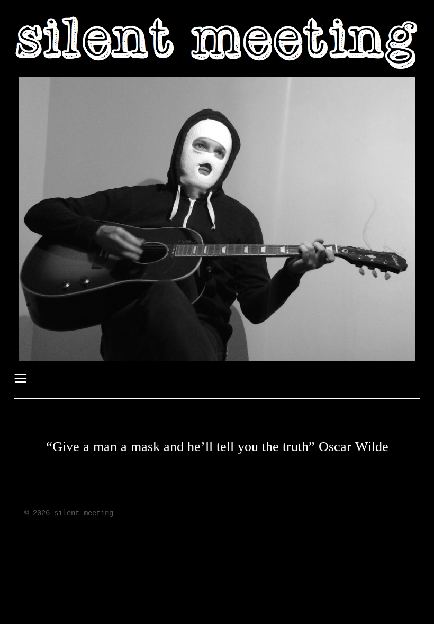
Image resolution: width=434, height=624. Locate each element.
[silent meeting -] (217, 68)
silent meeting (83, 513)
